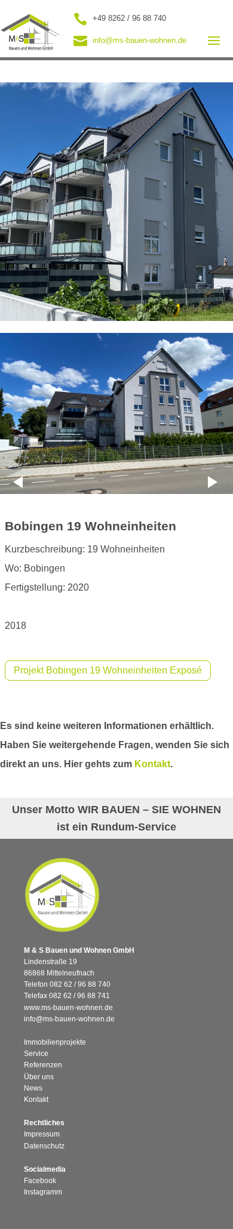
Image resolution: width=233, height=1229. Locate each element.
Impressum (42, 1134)
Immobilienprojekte (55, 1042)
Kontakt (152, 764)
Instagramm (43, 1192)
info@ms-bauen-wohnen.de (69, 1019)
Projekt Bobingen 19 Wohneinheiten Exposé (108, 670)
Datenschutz (44, 1146)
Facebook (40, 1180)
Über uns (39, 1077)
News (33, 1088)
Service (36, 1053)
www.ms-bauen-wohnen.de (68, 1007)
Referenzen (43, 1065)
